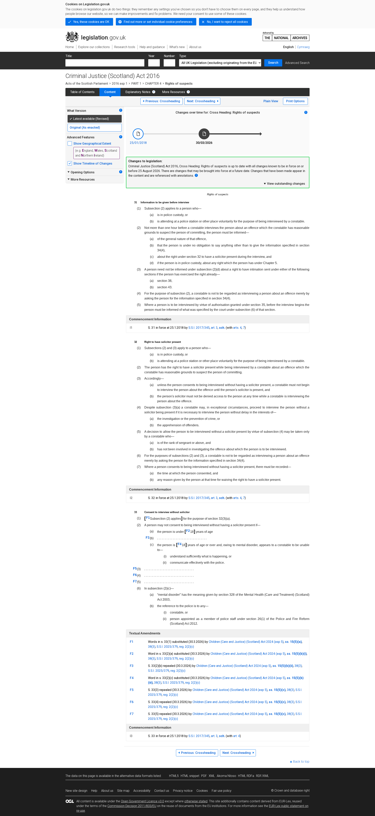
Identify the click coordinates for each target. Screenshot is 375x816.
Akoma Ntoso (226, 776)
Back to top (301, 761)
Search (273, 62)
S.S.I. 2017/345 (199, 328)
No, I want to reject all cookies (227, 22)
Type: (183, 56)
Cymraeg (303, 47)
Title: (69, 56)
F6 (135, 575)
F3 (147, 537)
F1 (148, 517)
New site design (76, 791)
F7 (135, 581)
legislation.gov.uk (97, 32)
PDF (204, 776)
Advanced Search (297, 63)
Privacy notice (183, 791)
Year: (151, 56)
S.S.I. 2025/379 (167, 647)
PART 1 (136, 83)
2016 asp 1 (119, 83)
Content (110, 92)
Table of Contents (82, 92)
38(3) (151, 647)
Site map (123, 791)
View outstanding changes (284, 183)
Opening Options (81, 172)
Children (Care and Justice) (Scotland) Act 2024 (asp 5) (246, 642)
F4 (179, 544)
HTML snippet (190, 776)
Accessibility (141, 791)
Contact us (161, 791)
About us (107, 791)
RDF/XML (262, 776)
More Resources (173, 92)
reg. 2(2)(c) (186, 647)
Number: (169, 56)
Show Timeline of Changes (92, 163)
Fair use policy (221, 791)
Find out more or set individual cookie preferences (158, 22)
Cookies (202, 791)
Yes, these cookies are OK (91, 22)
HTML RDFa (246, 776)
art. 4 (236, 736)
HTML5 (174, 776)
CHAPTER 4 (153, 83)
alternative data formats (136, 776)
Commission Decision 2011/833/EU (131, 806)
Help (94, 791)
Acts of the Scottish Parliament (86, 83)
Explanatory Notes (137, 92)
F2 (188, 530)
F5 (135, 568)
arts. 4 (237, 328)
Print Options (295, 101)
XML (212, 776)
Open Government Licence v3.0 (142, 801)
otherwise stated (195, 801)
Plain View (270, 101)
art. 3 (214, 328)
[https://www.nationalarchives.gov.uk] (286, 34)
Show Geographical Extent (92, 143)
